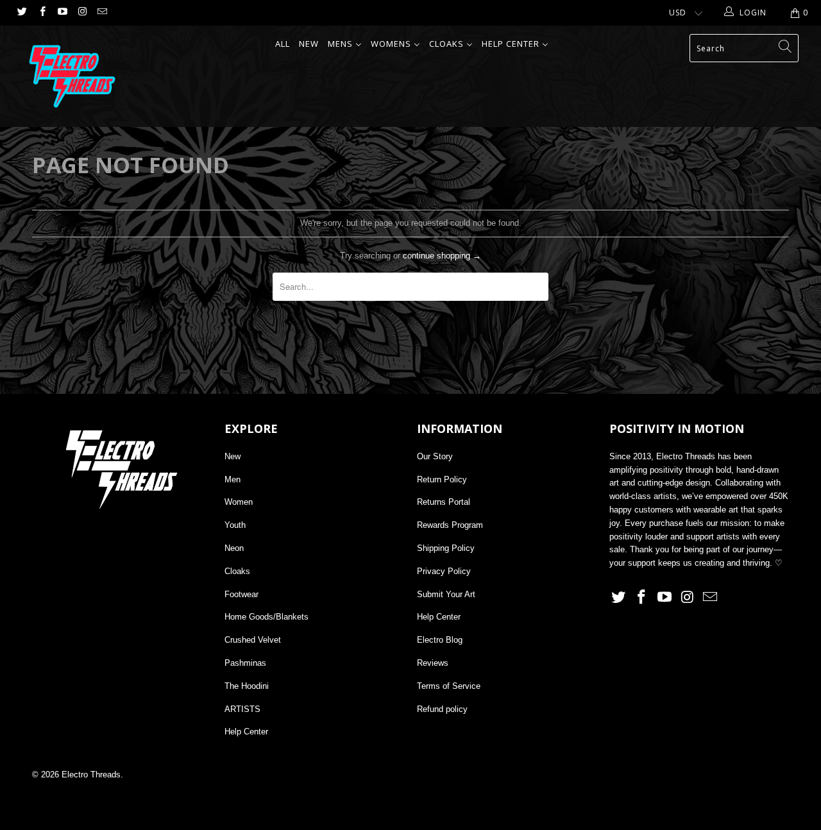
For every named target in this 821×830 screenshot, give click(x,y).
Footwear (241, 594)
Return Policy (442, 479)
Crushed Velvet (252, 640)
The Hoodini (246, 686)
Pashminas (245, 663)
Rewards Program (450, 525)
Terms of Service (448, 686)
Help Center (246, 731)
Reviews (432, 663)
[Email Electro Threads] (101, 12)
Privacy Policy (444, 571)
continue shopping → (442, 255)
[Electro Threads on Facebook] (41, 12)
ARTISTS (242, 709)
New (232, 456)
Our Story (435, 456)
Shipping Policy (446, 548)
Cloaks (237, 571)
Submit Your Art (446, 594)
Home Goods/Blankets (266, 617)
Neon (234, 548)
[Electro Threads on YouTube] (61, 12)
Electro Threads (91, 774)
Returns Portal (443, 502)
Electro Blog (439, 640)
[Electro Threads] (72, 76)
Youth (235, 525)
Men (232, 479)
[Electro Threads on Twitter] (21, 12)
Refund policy (442, 709)
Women (238, 502)
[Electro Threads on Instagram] (81, 12)
